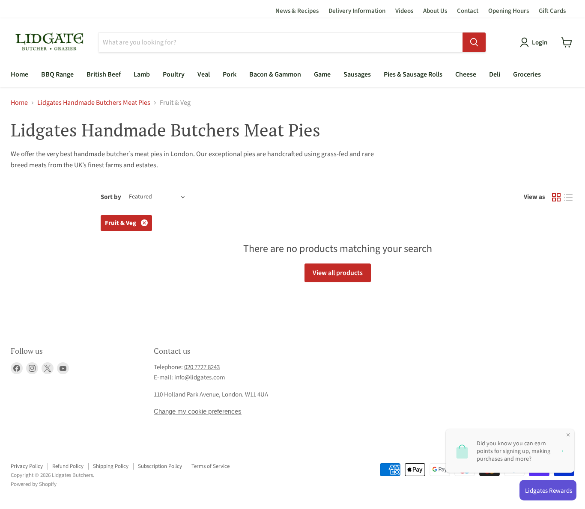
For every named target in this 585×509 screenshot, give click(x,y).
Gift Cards (552, 10)
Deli (494, 74)
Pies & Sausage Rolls (413, 74)
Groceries (527, 74)
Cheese (465, 74)
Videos (404, 10)
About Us (435, 10)
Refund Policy (68, 466)
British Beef (104, 74)
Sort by (111, 197)
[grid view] (556, 197)
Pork (229, 74)
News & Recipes (297, 10)
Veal (203, 74)
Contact (467, 10)
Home (19, 74)
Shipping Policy (110, 466)
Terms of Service (210, 466)
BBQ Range (57, 74)
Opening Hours (508, 10)
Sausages (357, 74)
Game (322, 74)
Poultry (174, 74)
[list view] (568, 197)
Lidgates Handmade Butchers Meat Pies (93, 103)
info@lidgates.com (199, 377)
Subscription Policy (160, 466)
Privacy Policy (27, 466)
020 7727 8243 (202, 367)
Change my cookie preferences (198, 411)
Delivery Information (356, 10)
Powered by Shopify (34, 484)
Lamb (142, 74)
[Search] (474, 42)
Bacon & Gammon (275, 74)
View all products (338, 273)
